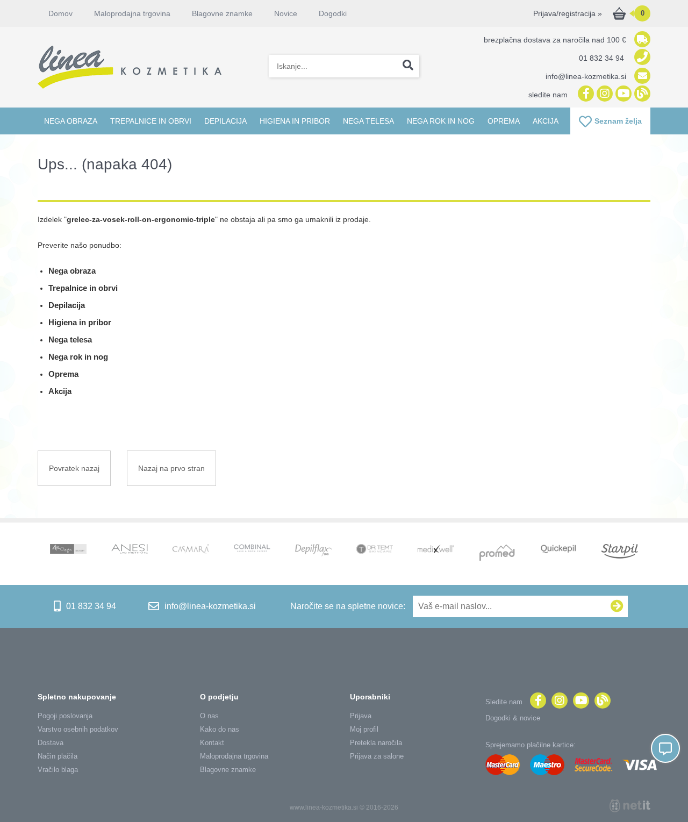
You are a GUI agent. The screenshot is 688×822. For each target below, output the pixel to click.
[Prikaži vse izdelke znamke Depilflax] (313, 551)
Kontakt (212, 743)
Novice (285, 13)
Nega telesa (368, 121)
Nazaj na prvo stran (171, 468)
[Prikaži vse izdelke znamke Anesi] (129, 550)
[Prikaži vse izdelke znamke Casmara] (191, 550)
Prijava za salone (377, 756)
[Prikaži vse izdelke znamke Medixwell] (436, 549)
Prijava (360, 716)
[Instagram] (603, 94)
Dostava (50, 743)
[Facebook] (584, 94)
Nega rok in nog (441, 121)
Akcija (545, 121)
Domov (60, 13)
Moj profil (364, 729)
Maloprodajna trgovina (132, 13)
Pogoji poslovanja (65, 716)
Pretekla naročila (376, 743)
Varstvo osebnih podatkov (78, 729)
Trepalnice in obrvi (150, 121)
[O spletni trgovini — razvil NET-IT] (630, 805)
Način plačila (57, 756)
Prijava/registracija (567, 13)
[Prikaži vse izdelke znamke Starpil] (619, 552)
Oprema (504, 121)
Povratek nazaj (74, 468)
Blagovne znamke (228, 770)
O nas (209, 716)
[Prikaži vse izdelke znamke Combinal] (252, 549)
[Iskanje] (408, 66)
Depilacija (225, 121)
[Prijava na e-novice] (617, 606)
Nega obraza (70, 121)
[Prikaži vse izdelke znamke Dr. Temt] (374, 550)
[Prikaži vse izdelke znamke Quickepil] (558, 550)
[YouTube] (622, 94)
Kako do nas (219, 729)
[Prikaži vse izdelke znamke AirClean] (68, 550)
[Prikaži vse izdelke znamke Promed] (497, 553)
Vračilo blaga (58, 770)
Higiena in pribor (295, 121)
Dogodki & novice (512, 718)
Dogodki (333, 13)
